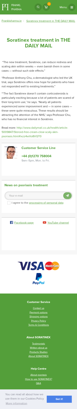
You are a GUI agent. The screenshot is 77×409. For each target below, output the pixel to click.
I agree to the (37, 203)
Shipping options (39, 316)
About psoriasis (38, 374)
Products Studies (38, 352)
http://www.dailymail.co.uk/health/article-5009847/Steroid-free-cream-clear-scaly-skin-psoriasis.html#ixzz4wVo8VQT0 (35, 132)
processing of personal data (46, 203)
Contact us (38, 308)
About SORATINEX (38, 356)
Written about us (38, 347)
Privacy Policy (38, 320)
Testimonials (38, 343)
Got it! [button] (59, 399)
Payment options (38, 312)
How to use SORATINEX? (38, 379)
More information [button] (16, 403)
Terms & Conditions (38, 324)
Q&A (38, 383)
